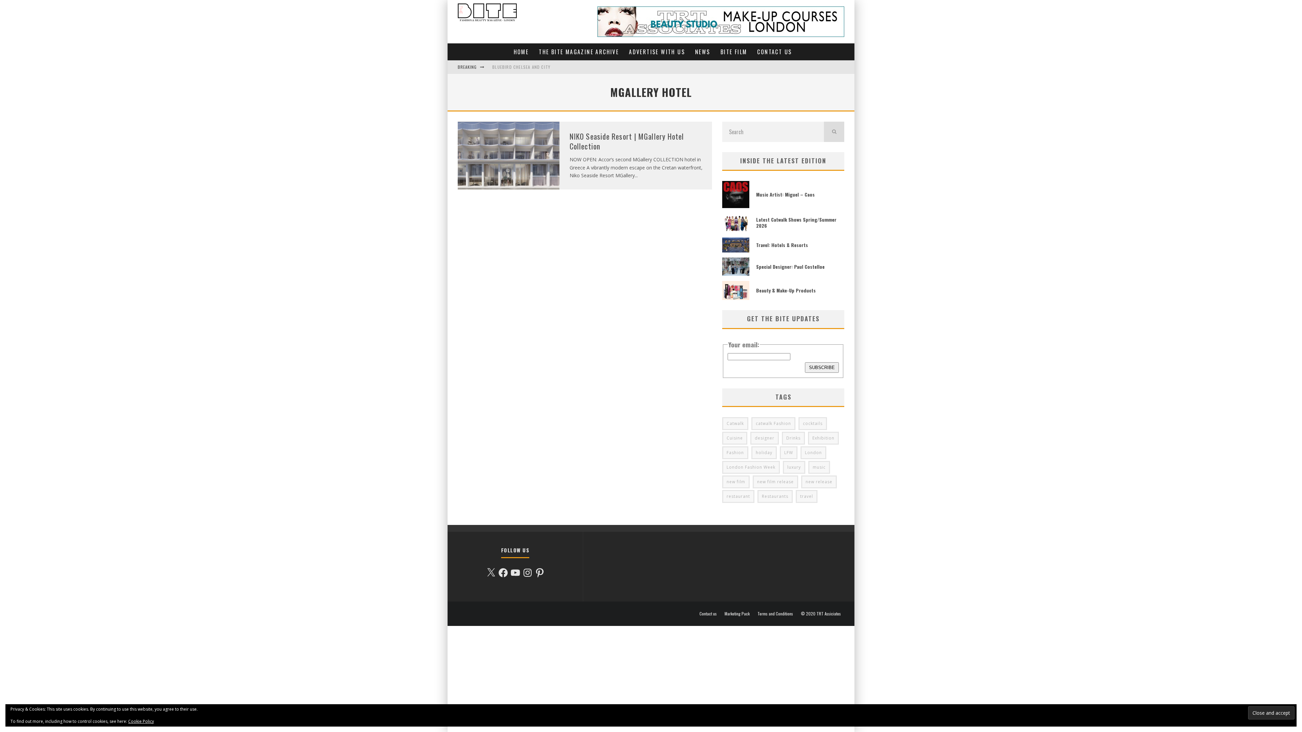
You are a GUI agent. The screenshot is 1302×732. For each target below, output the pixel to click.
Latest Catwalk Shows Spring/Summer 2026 (796, 222)
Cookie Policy (141, 721)
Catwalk (735, 423)
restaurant (738, 496)
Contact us (774, 52)
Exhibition (823, 438)
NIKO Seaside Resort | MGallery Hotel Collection (627, 141)
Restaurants (775, 496)
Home (521, 52)
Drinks (793, 438)
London (813, 452)
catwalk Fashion (773, 423)
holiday (764, 452)
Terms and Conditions (775, 614)
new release (819, 482)
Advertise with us (657, 52)
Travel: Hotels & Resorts (782, 244)
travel (806, 496)
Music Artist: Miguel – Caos (785, 194)
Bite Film (734, 52)
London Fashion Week (751, 467)
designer (764, 438)
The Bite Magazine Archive (579, 52)
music (819, 467)
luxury (794, 467)
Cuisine (735, 438)
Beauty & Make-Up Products (786, 290)
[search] (834, 132)
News (702, 52)
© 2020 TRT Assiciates (821, 614)
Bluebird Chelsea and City (521, 67)
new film (736, 482)
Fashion (735, 452)
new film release (775, 482)
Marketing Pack (737, 614)
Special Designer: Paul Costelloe (790, 266)
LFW (788, 452)
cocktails (813, 423)
